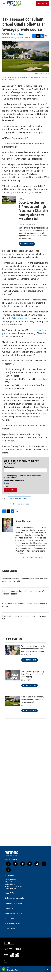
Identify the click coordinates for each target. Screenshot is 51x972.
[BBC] (6, 955)
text (7, 486)
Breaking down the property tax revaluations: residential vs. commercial (32, 699)
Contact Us (9, 908)
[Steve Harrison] (7, 525)
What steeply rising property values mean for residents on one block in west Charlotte (33, 649)
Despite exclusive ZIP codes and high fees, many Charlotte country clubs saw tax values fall (33, 210)
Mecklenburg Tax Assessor (20, 504)
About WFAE (9, 893)
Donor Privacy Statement (14, 913)
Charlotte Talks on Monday (14, 318)
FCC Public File (10, 919)
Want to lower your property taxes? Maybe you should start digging (32, 674)
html (7, 483)
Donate (43, 3)
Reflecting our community (14, 898)
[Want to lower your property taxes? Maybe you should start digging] (12, 675)
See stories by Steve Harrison (28, 557)
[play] (3, 969)
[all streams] (48, 969)
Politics (21, 199)
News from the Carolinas (19, 498)
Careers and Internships (14, 903)
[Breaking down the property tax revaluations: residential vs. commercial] (12, 701)
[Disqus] (25, 753)
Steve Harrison (17, 34)
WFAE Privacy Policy (12, 924)
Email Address (9, 467)
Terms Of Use (10, 929)
